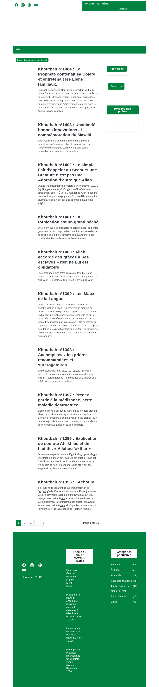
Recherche (117, 68)
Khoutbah (116, 564)
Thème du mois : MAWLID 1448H (79, 556)
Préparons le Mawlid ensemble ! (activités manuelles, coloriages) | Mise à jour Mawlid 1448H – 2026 (74, 607)
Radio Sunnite (118, 596)
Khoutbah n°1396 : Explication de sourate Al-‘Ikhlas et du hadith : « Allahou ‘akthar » (68, 443)
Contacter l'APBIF (32, 577)
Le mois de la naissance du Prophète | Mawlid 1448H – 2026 (74, 634)
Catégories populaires (124, 553)
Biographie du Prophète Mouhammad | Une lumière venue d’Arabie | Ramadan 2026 (73, 660)
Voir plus (123, 9)
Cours (114, 602)
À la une (115, 570)
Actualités (116, 575)
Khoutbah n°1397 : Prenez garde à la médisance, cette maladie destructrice (65, 400)
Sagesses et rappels (121, 581)
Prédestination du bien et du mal (120, 588)
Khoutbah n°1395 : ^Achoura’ (67, 482)
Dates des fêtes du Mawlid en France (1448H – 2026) (71, 578)
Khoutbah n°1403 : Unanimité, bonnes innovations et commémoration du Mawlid (67, 129)
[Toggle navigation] (18, 50)
